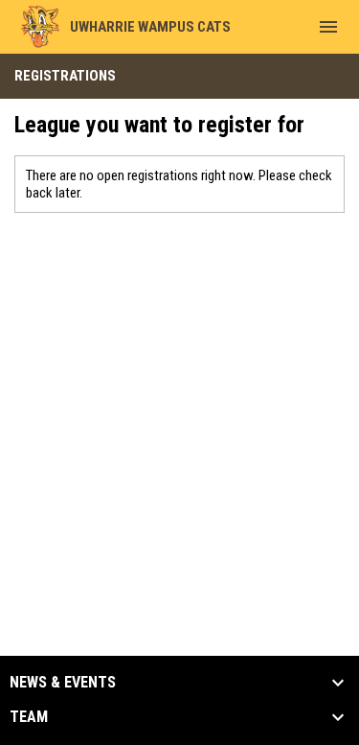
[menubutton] (328, 26)
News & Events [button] (63, 682)
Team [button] (29, 717)
